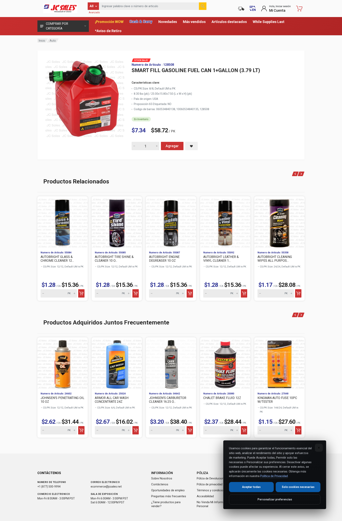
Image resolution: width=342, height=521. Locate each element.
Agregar (172, 146)
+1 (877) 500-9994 (49, 486)
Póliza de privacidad (209, 484)
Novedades (167, 22)
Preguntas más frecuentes (168, 496)
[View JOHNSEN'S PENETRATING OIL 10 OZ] (62, 363)
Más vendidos (194, 22)
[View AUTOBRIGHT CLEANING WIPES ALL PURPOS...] (279, 222)
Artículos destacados (229, 22)
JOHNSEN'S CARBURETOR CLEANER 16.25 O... (167, 400)
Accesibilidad (205, 496)
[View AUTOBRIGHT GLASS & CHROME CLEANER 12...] (62, 222)
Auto (53, 40)
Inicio (42, 40)
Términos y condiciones (212, 490)
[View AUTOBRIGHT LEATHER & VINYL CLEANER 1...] (225, 222)
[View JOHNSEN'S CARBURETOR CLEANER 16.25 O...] (171, 363)
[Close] (319, 448)
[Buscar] (202, 6)
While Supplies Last (268, 22)
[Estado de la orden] (241, 8)
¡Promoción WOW (109, 22)
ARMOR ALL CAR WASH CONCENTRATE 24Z (111, 400)
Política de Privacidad (274, 476)
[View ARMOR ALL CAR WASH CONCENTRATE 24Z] (117, 363)
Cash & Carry (140, 21)
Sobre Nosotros (161, 478)
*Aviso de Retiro (108, 31)
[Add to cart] (81, 293)
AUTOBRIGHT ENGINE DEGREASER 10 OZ (164, 258)
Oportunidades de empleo (168, 490)
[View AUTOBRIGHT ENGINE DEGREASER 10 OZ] (171, 222)
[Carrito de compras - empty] (299, 8)
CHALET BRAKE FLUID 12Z (222, 398)
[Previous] (295, 174)
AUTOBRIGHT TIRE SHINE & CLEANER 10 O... (114, 258)
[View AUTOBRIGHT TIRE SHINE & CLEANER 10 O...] (117, 222)
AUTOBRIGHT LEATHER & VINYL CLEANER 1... (221, 258)
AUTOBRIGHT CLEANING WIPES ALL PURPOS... (274, 258)
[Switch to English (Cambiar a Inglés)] (252, 8)
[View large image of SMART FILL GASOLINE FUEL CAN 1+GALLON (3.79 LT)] (84, 98)
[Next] (301, 174)
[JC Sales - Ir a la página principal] (60, 8)
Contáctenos (159, 484)
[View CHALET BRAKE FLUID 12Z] (225, 363)
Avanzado (94, 12)
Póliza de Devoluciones (212, 478)
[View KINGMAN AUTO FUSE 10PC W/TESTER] (279, 363)
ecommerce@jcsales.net (106, 486)
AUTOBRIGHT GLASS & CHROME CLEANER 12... (57, 258)
